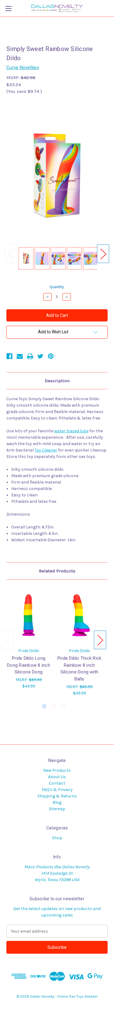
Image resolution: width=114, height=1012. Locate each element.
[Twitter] (40, 356)
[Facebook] (9, 356)
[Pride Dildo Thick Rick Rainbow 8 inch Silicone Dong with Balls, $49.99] (79, 615)
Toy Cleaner (46, 450)
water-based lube (71, 430)
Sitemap (57, 808)
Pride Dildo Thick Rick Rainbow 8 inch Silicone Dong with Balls (79, 668)
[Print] (30, 356)
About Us (57, 776)
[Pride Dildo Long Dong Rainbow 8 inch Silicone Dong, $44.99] (28, 615)
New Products (57, 770)
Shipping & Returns (57, 796)
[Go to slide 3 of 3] (63, 706)
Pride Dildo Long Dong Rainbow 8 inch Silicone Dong (28, 665)
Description (57, 380)
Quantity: (57, 287)
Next (103, 254)
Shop (57, 837)
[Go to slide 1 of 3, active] (44, 706)
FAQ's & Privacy (57, 789)
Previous (11, 254)
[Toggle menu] (8, 8)
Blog (57, 802)
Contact (57, 783)
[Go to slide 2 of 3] (53, 706)
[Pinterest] (51, 356)
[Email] (20, 356)
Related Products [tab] (57, 571)
